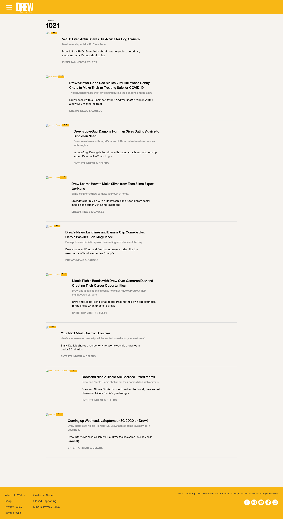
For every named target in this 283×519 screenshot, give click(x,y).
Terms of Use (13, 513)
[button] (24, 7)
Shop (8, 501)
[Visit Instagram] (254, 503)
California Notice (43, 495)
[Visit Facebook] (247, 503)
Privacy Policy (13, 507)
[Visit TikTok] (268, 503)
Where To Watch (15, 495)
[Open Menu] (9, 7)
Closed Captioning (45, 501)
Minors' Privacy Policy (46, 507)
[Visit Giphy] (275, 503)
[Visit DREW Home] (24, 7)
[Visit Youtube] (261, 503)
